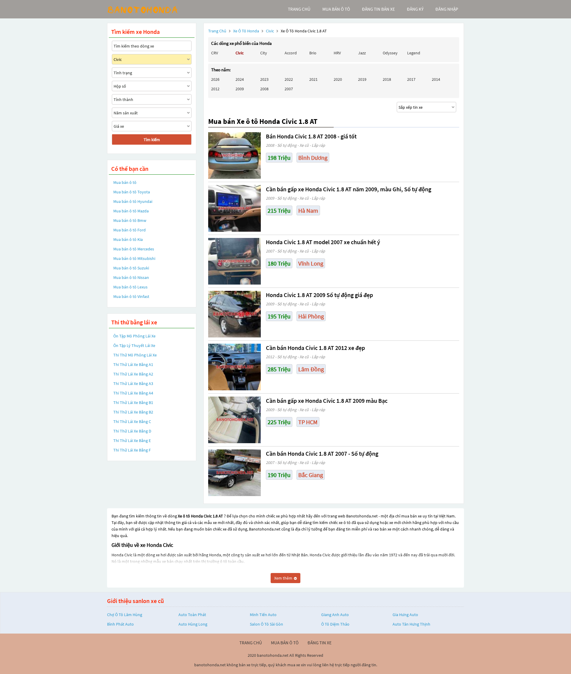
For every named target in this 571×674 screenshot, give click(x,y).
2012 (215, 88)
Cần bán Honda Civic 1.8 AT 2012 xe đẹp (315, 347)
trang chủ (299, 9)
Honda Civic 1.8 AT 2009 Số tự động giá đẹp (319, 295)
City (263, 53)
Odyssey (390, 53)
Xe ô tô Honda (246, 31)
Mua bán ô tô (125, 182)
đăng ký (415, 9)
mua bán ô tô (336, 9)
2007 (289, 88)
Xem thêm (283, 578)
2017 (411, 79)
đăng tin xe (320, 642)
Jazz (362, 53)
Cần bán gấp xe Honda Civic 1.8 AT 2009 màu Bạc (327, 400)
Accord (291, 53)
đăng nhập (446, 9)
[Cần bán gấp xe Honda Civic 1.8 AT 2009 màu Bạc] (234, 420)
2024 (240, 79)
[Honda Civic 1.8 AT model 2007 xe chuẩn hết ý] (234, 261)
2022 (289, 79)
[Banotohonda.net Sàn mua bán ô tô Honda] (151, 9)
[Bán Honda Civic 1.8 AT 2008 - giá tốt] (234, 155)
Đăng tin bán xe (378, 9)
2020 (338, 79)
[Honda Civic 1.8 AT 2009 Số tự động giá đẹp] (234, 314)
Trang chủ (217, 31)
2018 (387, 79)
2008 (264, 88)
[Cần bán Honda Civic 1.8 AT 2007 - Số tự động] (234, 472)
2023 (264, 79)
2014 (436, 79)
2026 (215, 79)
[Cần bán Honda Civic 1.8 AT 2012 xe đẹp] (234, 367)
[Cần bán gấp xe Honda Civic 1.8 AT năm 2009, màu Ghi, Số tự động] (234, 208)
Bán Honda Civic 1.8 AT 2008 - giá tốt (311, 136)
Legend (413, 53)
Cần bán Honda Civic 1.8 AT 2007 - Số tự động (322, 453)
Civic (270, 31)
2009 (240, 88)
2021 (313, 79)
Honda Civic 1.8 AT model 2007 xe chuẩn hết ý (323, 242)
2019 (362, 79)
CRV (214, 53)
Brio (312, 53)
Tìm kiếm (152, 139)
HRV (337, 53)
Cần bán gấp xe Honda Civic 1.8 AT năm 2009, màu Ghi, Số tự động (348, 189)
